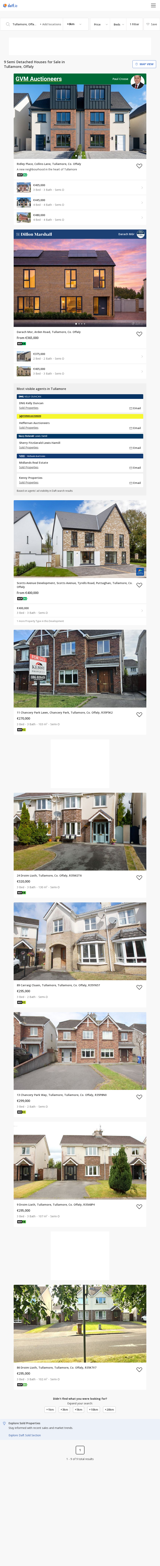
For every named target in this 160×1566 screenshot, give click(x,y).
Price (97, 24)
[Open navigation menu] (153, 5)
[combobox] (44, 24)
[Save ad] (139, 166)
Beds (117, 24)
